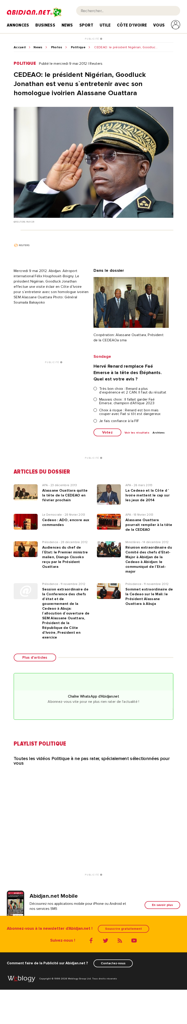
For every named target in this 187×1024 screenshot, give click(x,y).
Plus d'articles (34, 657)
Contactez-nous (113, 963)
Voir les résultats (137, 432)
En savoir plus (162, 905)
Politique (78, 47)
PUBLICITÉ (92, 39)
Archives (159, 432)
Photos (56, 47)
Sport (86, 25)
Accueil (20, 47)
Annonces (18, 25)
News (67, 25)
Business (45, 25)
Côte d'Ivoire (132, 25)
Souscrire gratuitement (123, 929)
